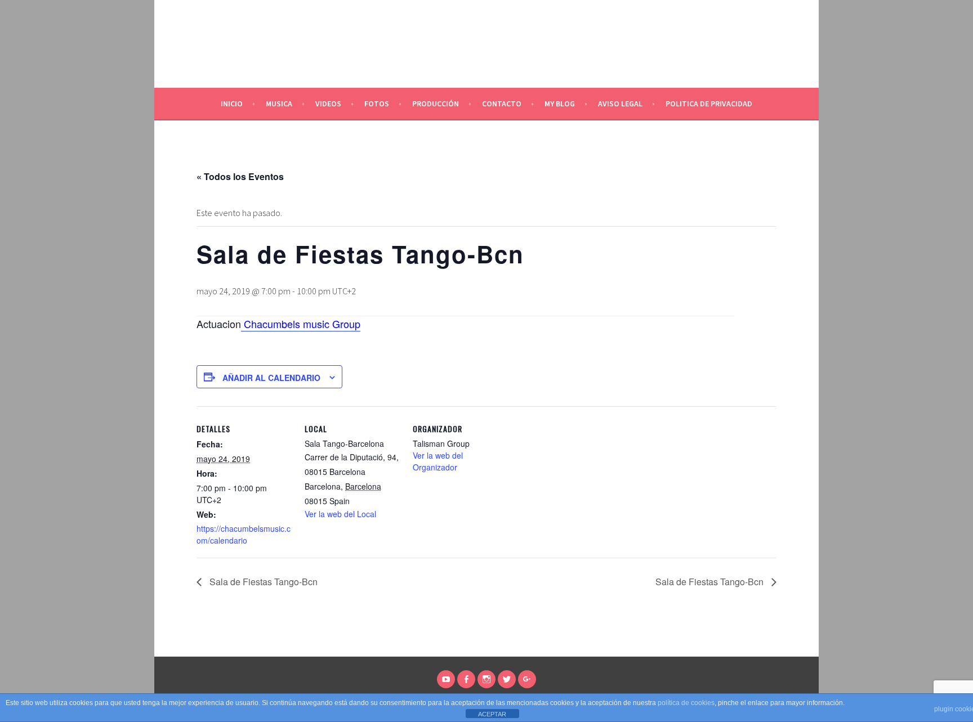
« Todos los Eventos (240, 176)
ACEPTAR (492, 714)
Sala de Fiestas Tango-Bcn (262, 581)
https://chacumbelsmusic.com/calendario (244, 534)
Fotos (376, 103)
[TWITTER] (507, 679)
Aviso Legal (620, 103)
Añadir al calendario (271, 377)
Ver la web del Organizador (438, 461)
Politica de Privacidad (709, 103)
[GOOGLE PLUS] (527, 679)
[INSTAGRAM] (486, 679)
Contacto (501, 103)
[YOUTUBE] (446, 679)
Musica (279, 103)
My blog (559, 103)
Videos (328, 103)
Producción (435, 103)
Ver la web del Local (340, 513)
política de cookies (686, 703)
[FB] (466, 679)
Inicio (232, 103)
